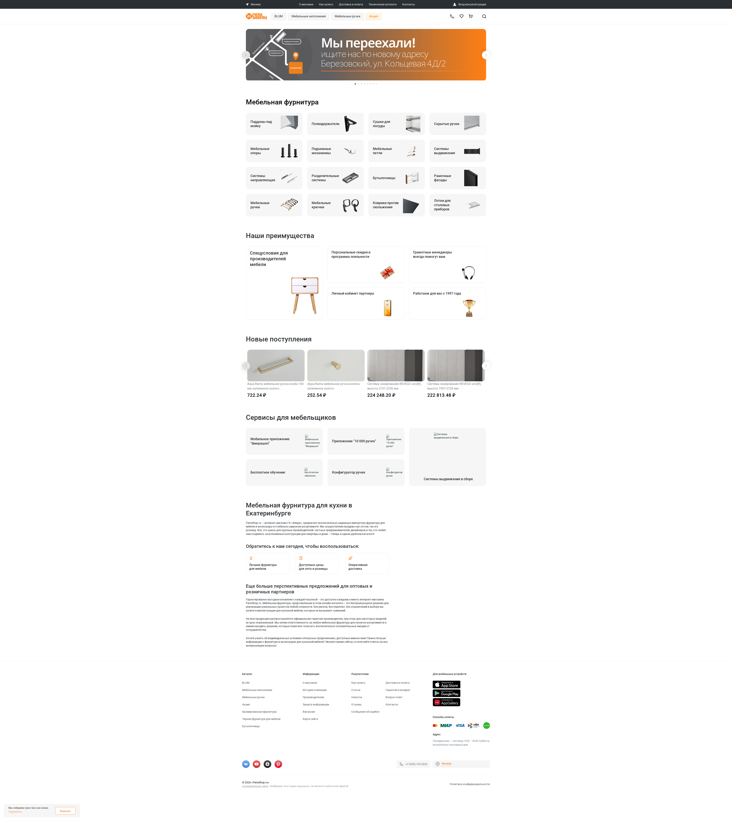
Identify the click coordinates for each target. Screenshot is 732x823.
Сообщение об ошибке (365, 711)
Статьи (355, 690)
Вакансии (309, 711)
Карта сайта (310, 718)
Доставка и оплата (351, 4)
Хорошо (65, 811)
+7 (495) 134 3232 (416, 764)
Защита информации (316, 704)
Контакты (408, 4)
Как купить (326, 4)
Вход (461, 4)
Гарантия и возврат (398, 690)
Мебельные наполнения (309, 16)
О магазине (306, 4)
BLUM (278, 16)
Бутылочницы (251, 726)
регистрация (478, 4)
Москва (446, 763)
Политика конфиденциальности (470, 784)
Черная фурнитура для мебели (261, 718)
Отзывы (356, 704)
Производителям (313, 697)
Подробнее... (15, 811)
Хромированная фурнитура (259, 711)
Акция (373, 16)
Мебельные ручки (347, 16)
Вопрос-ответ (394, 697)
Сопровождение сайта (255, 786)
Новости (356, 697)
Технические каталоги (382, 4)
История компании (315, 690)
